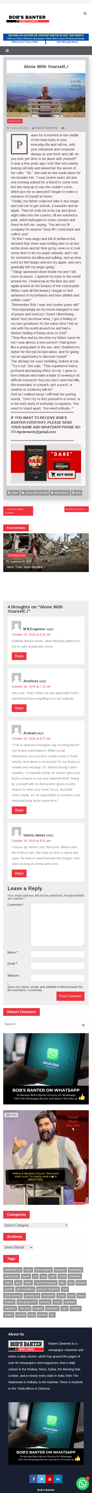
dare (18, 1282)
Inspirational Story (14, 121)
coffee (8, 1282)
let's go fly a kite (27, 1302)
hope (71, 1295)
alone (15, 492)
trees (32, 1314)
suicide (21, 1314)
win (52, 1314)
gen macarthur (25, 1289)
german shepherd (48, 1289)
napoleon (10, 1308)
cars (43, 1276)
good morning (13, 1295)
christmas (74, 1276)
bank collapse (43, 1269)
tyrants (42, 1314)
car (35, 1276)
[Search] (83, 1025)
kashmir (9, 1302)
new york (24, 1308)
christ (62, 1276)
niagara (38, 1308)
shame (9, 1314)
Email (12, 963)
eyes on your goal (45, 1282)
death (28, 1282)
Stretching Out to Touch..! (75, 509)
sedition (75, 1308)
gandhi (9, 1289)
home (61, 1295)
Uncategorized (16, 555)
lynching (45, 1302)
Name (12, 952)
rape (64, 1308)
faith (62, 1282)
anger (28, 1269)
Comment (15, 904)
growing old (32, 1295)
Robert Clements (46, 128)
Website (13, 975)
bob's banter (61, 492)
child (52, 1276)
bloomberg (75, 1269)
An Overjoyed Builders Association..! (14, 511)
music (57, 1302)
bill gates (60, 1269)
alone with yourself (36, 492)
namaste (70, 1302)
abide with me (13, 1269)
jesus (81, 1295)
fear (71, 1282)
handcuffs (48, 1295)
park (78, 492)
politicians (52, 1308)
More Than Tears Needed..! (25, 567)
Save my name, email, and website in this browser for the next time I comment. (45, 988)
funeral (81, 1282)
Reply (19, 656)
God (64, 1289)
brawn (26, 1276)
